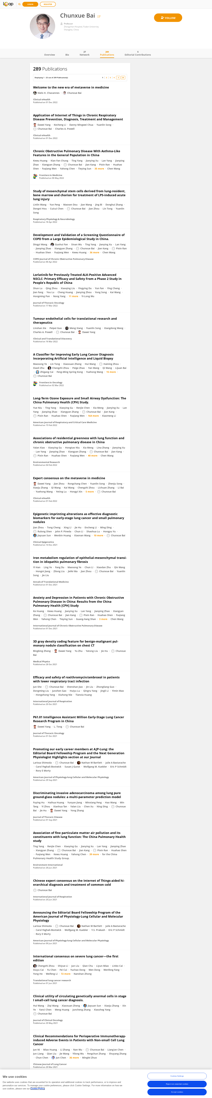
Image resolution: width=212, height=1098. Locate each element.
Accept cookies (177, 1092)
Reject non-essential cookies (177, 1084)
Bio (67, 54)
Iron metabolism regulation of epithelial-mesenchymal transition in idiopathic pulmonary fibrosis (80, 560)
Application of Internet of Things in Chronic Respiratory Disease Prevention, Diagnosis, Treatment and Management (78, 117)
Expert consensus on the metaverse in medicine (69, 478)
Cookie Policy (37, 1088)
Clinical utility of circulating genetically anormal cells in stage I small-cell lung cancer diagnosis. (79, 998)
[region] (106, 1083)
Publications (107, 53)
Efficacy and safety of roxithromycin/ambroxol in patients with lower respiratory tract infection (76, 679)
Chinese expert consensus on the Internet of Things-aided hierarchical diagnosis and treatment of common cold (79, 883)
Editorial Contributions (138, 53)
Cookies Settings (177, 1076)
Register (48, 4)
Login (30, 4)
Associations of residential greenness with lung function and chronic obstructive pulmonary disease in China (78, 440)
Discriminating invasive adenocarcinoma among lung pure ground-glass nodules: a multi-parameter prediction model (77, 795)
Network (84, 53)
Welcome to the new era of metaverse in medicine (71, 87)
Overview (49, 54)
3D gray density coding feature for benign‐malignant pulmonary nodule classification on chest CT (75, 643)
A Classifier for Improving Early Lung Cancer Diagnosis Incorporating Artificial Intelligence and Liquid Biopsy (73, 356)
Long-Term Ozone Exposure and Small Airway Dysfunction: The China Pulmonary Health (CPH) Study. (79, 400)
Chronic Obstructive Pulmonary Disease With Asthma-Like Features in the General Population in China (76, 153)
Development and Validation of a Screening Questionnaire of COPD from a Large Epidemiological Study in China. (79, 237)
